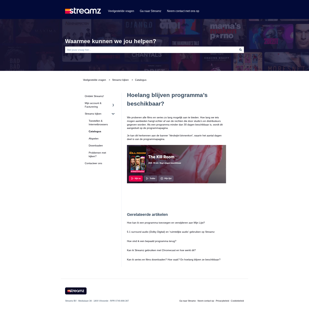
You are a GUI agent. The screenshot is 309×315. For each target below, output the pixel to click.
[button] (113, 103)
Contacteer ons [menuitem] (93, 163)
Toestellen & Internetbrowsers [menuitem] (98, 122)
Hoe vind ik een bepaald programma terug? (151, 241)
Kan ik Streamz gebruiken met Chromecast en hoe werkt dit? (162, 250)
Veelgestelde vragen (121, 11)
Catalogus (140, 79)
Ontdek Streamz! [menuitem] (94, 96)
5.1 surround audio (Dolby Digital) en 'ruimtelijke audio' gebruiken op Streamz (171, 231)
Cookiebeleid (237, 301)
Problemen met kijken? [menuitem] (97, 154)
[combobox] (151, 50)
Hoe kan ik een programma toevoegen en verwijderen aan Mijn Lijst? (166, 222)
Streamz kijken (120, 79)
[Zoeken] (240, 50)
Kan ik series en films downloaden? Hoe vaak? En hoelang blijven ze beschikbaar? (173, 259)
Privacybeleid (222, 301)
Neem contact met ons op (183, 11)
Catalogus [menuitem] (95, 131)
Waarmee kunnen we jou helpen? (110, 41)
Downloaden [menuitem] (96, 145)
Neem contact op (206, 301)
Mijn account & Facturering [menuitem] (93, 105)
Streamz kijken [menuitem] (93, 113)
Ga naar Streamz (150, 11)
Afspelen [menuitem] (94, 138)
